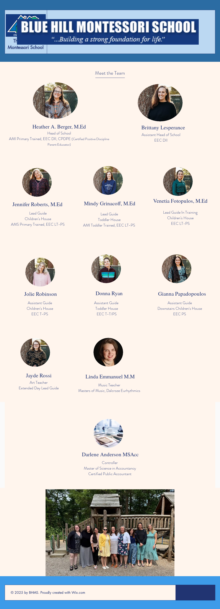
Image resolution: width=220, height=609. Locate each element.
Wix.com (78, 592)
